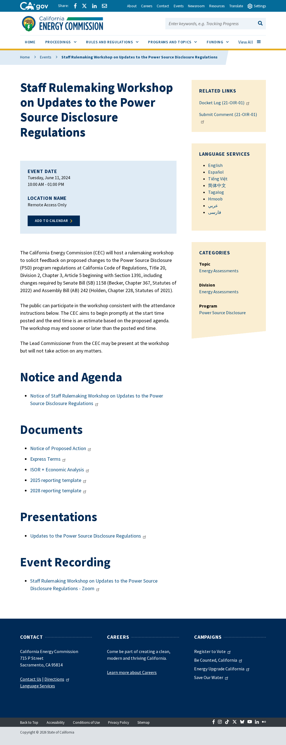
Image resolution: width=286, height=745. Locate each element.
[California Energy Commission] (69, 23)
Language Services (37, 686)
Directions (54, 679)
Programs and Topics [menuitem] (175, 41)
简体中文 (217, 185)
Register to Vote (210, 651)
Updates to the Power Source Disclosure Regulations (85, 536)
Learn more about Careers (132, 672)
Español (216, 172)
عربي (213, 205)
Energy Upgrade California (219, 668)
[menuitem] (30, 43)
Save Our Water (208, 677)
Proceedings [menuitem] (63, 41)
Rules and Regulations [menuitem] (114, 41)
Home (25, 57)
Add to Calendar (51, 220)
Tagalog (216, 192)
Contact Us (30, 679)
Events (45, 57)
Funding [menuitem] (220, 41)
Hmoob (215, 199)
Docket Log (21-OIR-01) (221, 102)
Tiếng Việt (218, 178)
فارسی (214, 212)
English (215, 165)
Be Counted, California (215, 660)
